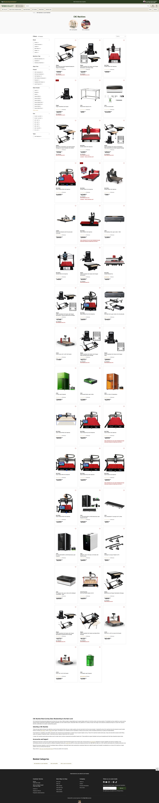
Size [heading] (34, 113)
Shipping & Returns (37, 790)
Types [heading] (34, 133)
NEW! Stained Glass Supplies (79, 1)
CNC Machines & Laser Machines (41, 763)
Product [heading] (35, 69)
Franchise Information (84, 785)
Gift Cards (58, 781)
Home (34, 12)
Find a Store (82, 787)
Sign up (121, 788)
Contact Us (35, 788)
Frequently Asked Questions (38, 792)
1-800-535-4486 (36, 786)
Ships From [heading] (35, 66)
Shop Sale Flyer (59, 787)
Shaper (50, 730)
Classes (155, 9)
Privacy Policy (120, 790)
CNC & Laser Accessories (66, 763)
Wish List (58, 783)
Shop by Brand (59, 791)
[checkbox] (33, 42)
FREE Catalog (59, 785)
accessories (92, 741)
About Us (81, 781)
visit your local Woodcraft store (46, 748)
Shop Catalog (59, 789)
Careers (81, 783)
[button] (121, 36)
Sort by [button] (118, 36)
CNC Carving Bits (54, 763)
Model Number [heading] (36, 87)
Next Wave (43, 730)
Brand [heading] (34, 40)
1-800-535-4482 (36, 782)
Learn (150, 9)
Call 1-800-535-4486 (150, 2)
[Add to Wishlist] (75, 40)
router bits (68, 743)
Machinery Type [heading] (36, 56)
